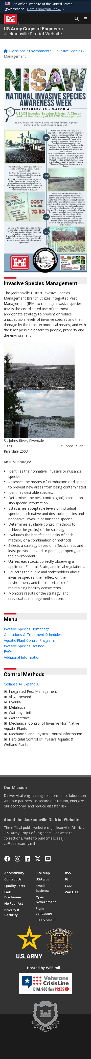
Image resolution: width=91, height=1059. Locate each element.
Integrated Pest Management (33, 691)
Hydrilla (15, 702)
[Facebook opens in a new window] (7, 858)
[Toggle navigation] (83, 19)
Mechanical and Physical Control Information (45, 733)
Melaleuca (17, 707)
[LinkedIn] (27, 858)
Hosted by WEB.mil (43, 967)
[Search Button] (75, 19)
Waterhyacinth (20, 712)
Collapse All (13, 684)
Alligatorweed (20, 696)
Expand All (32, 684)
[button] (46, 9)
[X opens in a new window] (38, 858)
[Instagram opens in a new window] (17, 858)
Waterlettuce (19, 718)
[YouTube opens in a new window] (48, 858)
